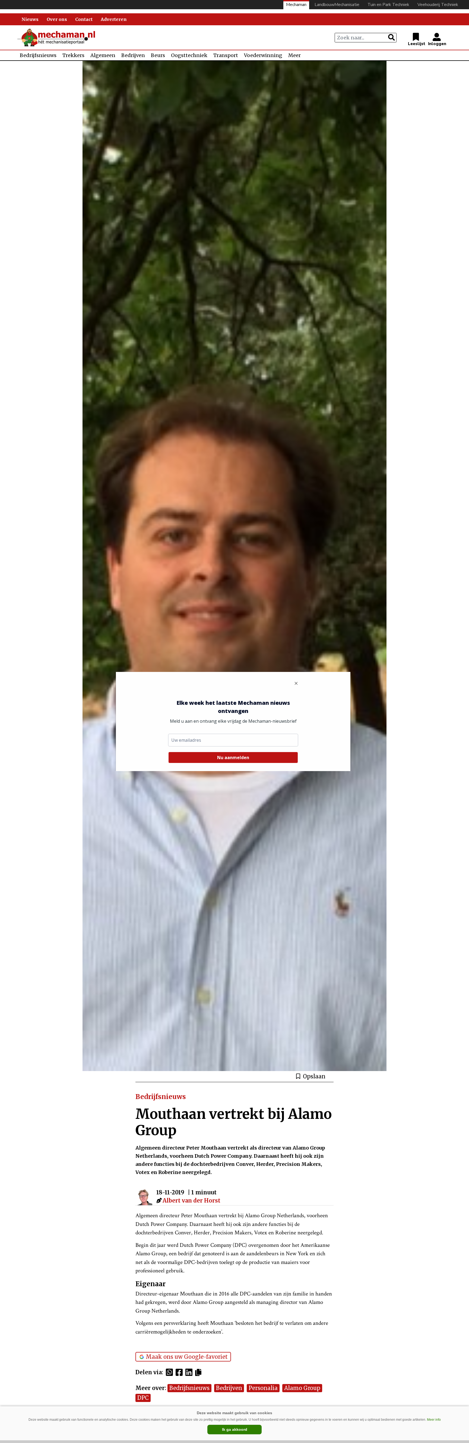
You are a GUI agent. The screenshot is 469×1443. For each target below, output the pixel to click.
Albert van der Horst (191, 1200)
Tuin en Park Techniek (388, 5)
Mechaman (296, 5)
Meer (294, 55)
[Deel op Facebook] (180, 1372)
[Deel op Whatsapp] (171, 1372)
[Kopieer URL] (199, 1372)
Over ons (57, 19)
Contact (84, 19)
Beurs (158, 55)
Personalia (263, 1388)
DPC (143, 1397)
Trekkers (73, 55)
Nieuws (30, 19)
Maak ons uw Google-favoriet (187, 1356)
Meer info (434, 1420)
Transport (225, 55)
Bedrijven (133, 55)
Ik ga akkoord (234, 1429)
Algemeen (102, 55)
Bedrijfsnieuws (38, 55)
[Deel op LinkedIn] (190, 1372)
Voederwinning (263, 55)
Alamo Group (302, 1388)
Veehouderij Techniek (437, 5)
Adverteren (114, 19)
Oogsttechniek (189, 55)
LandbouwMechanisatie (337, 5)
